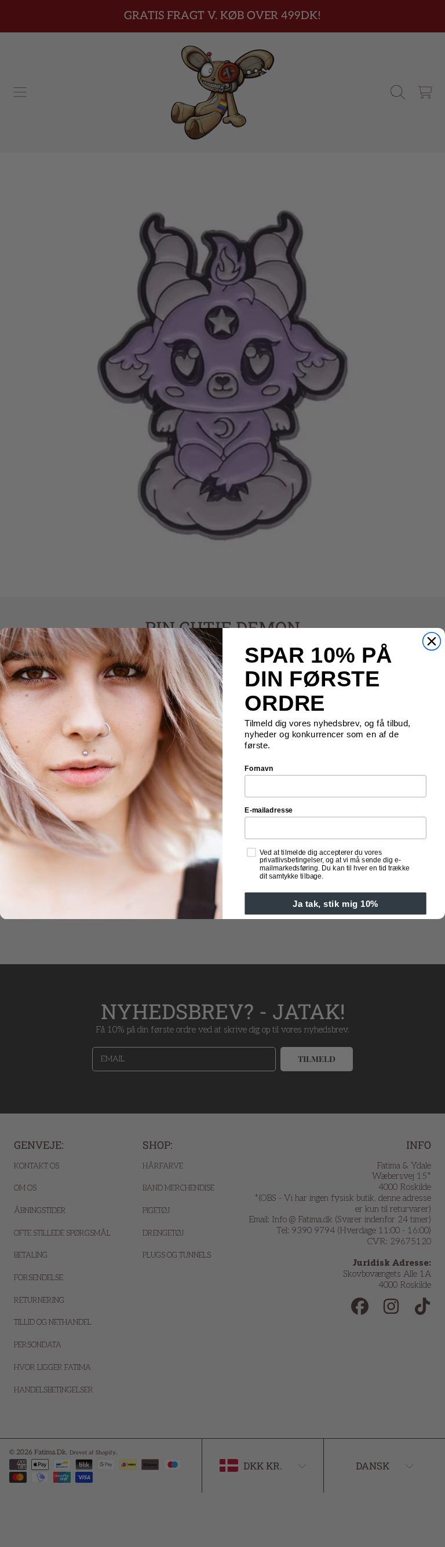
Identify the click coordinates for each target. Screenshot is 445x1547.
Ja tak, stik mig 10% (335, 904)
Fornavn (259, 768)
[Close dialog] (432, 642)
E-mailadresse (269, 810)
